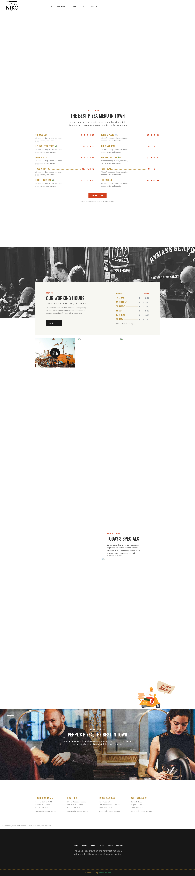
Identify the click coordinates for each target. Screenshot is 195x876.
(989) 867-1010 (41, 807)
